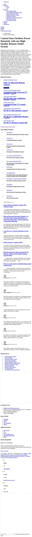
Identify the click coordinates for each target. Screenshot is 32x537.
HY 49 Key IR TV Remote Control (15, 157)
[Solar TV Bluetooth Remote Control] (10, 80)
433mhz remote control (6, 456)
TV (4, 431)
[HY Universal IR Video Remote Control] (10, 190)
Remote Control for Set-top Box (14, 17)
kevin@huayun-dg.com (9, 480)
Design (5, 23)
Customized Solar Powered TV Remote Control (15, 93)
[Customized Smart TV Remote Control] (10, 167)
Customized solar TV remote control (15, 105)
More (5, 437)
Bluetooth (6, 419)
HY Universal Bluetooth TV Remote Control (17, 134)
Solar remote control (11, 11)
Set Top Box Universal (10, 360)
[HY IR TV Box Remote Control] (12, 108)
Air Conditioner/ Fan (8, 434)
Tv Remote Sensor (9, 368)
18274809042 (7, 468)
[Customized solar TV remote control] (9, 102)
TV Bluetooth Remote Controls (14, 140)
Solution (6, 21)
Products (6, 9)
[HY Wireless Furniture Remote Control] (16, 178)
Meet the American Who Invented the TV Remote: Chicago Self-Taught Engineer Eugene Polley (16, 253)
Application (6, 24)
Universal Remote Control (11, 359)
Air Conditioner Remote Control (14, 12)
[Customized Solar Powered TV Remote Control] (12, 90)
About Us (6, 5)
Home (5, 4)
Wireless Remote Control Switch (12, 363)
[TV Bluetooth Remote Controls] (10, 138)
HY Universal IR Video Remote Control (16, 192)
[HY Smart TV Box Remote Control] (10, 149)
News (8, 7)
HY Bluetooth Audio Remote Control (15, 186)
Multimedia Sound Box (9, 435)
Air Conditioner (7, 423)
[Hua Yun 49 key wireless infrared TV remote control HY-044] (14, 161)
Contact (2, 26)
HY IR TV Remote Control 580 (15, 123)
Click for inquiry (4, 451)
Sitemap (25, 453)
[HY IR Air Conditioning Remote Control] (12, 114)
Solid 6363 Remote (9, 365)
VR (7, 8)
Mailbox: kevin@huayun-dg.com (11, 408)
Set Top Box (7, 430)
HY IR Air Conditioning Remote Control (16, 117)
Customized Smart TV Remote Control (16, 169)
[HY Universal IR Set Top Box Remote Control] (10, 144)
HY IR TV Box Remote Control (16, 110)
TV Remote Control (11, 20)
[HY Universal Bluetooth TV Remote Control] (10, 132)
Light (5, 433)
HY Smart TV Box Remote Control (15, 151)
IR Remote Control (11, 16)
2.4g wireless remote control (20, 454)
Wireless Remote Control (12, 13)
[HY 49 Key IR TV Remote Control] (14, 155)
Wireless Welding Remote (11, 361)
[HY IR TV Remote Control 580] (9, 120)
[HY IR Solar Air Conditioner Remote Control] (10, 96)
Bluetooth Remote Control (13, 15)
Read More (6, 87)
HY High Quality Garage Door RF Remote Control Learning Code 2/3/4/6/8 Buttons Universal (17, 176)
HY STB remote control (12, 198)
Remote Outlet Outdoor (10, 367)
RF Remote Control (11, 19)
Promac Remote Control (10, 356)
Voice (5, 421)
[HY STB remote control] (10, 196)
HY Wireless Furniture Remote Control (16, 180)
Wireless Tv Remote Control (11, 364)
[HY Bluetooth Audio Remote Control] (10, 184)
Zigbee (5, 424)
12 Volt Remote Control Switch (12, 369)
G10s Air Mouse (9, 357)
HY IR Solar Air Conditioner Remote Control (15, 99)
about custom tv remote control (13, 242)
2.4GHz (5, 420)
